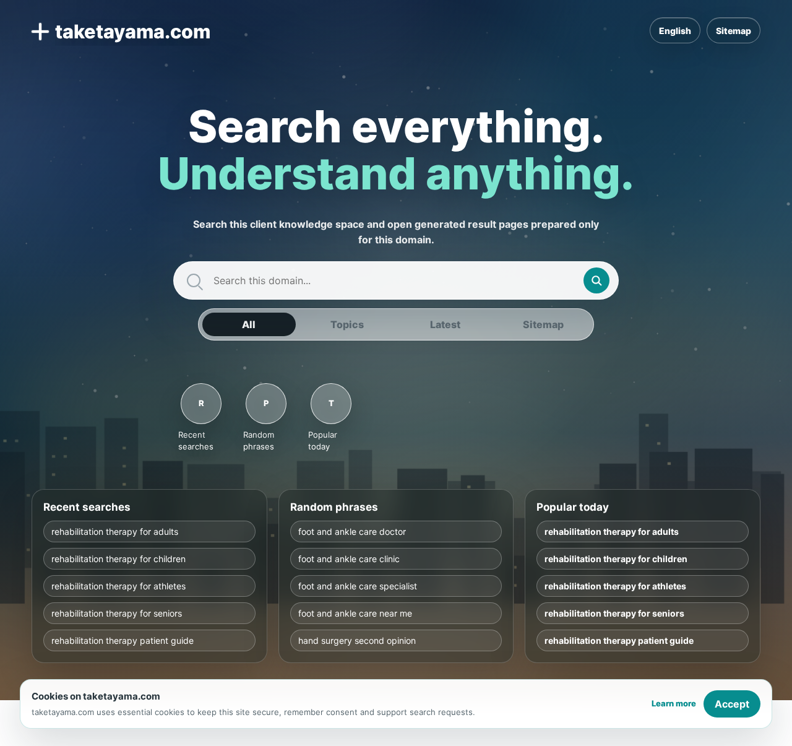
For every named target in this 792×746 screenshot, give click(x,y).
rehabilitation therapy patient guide (122, 640)
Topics (347, 324)
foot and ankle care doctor (352, 531)
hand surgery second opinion (357, 640)
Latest (445, 324)
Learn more (674, 703)
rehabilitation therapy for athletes (118, 586)
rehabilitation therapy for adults (114, 531)
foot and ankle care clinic (349, 558)
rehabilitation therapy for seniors (116, 613)
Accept (732, 704)
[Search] (596, 280)
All (249, 324)
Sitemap (733, 30)
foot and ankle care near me (355, 613)
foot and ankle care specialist (357, 586)
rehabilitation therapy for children (118, 558)
